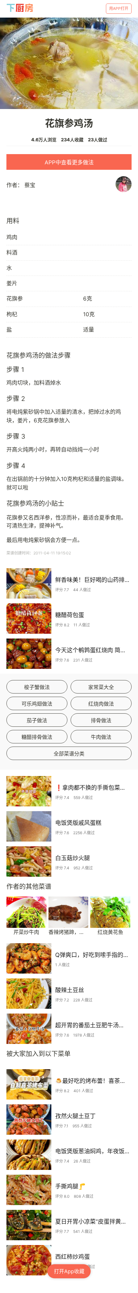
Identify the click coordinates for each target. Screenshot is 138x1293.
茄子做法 (37, 720)
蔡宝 (29, 185)
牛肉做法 (101, 737)
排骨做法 (101, 720)
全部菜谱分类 (69, 753)
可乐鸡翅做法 (37, 704)
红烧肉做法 (101, 704)
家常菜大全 (101, 687)
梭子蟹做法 (37, 687)
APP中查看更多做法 (69, 162)
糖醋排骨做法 (37, 737)
